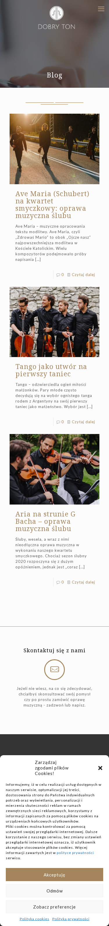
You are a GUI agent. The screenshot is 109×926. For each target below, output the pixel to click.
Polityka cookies (34, 919)
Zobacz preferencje (54, 906)
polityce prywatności (75, 853)
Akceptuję (54, 874)
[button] (100, 768)
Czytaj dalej (83, 274)
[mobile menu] (101, 9)
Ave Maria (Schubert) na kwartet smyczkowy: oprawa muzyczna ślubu (52, 204)
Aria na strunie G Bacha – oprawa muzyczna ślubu (45, 521)
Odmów (55, 890)
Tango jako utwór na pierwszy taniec (51, 370)
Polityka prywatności (71, 919)
